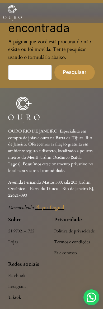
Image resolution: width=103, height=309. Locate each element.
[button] (91, 297)
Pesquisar (74, 72)
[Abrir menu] (96, 13)
